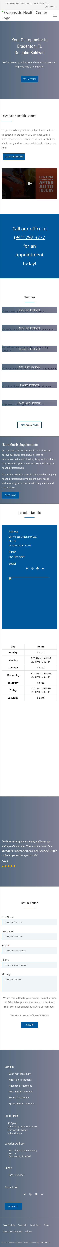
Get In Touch (30, 79)
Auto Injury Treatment (21, 1091)
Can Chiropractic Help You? (22, 1126)
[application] (29, 183)
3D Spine (12, 1123)
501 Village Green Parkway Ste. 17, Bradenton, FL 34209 (27, 3)
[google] (10, 568)
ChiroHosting (45, 1242)
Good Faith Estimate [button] (12, 1231)
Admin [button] (28, 1231)
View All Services (29, 424)
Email (5, 945)
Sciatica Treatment (19, 1097)
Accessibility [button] (9, 1225)
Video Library (14, 1133)
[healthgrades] (27, 568)
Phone (5, 959)
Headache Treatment (20, 1085)
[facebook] (16, 568)
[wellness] (32, 568)
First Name (7, 917)
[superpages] (43, 568)
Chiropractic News (17, 1130)
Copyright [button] (22, 1225)
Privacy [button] (47, 1225)
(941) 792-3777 (51, 7)
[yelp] (21, 568)
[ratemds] (37, 568)
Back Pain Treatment (20, 1073)
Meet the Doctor (14, 156)
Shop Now (10, 495)
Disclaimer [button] (35, 1225)
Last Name (7, 931)
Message (6, 974)
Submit (29, 1025)
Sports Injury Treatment (22, 1103)
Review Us (13, 1206)
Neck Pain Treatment (20, 1079)
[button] (29, 183)
